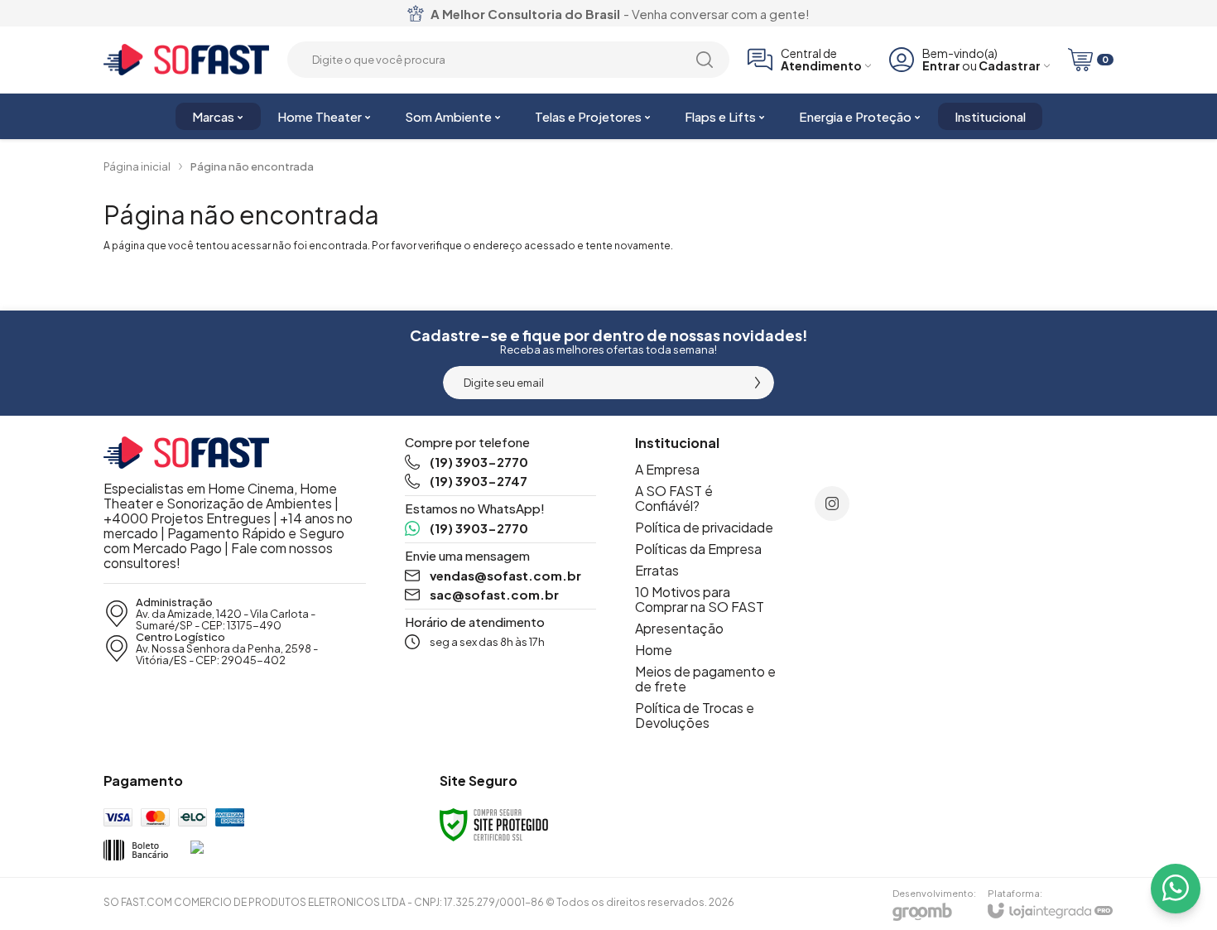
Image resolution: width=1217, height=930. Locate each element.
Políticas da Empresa (698, 548)
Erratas (657, 570)
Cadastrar (1010, 66)
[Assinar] (757, 382)
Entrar (941, 66)
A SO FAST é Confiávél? (674, 498)
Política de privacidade (704, 527)
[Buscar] (704, 59)
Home (653, 649)
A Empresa (667, 469)
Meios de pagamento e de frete (705, 679)
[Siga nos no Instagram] (832, 503)
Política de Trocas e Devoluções (694, 715)
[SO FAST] (186, 60)
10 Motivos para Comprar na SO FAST (699, 599)
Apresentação (679, 628)
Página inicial (137, 166)
